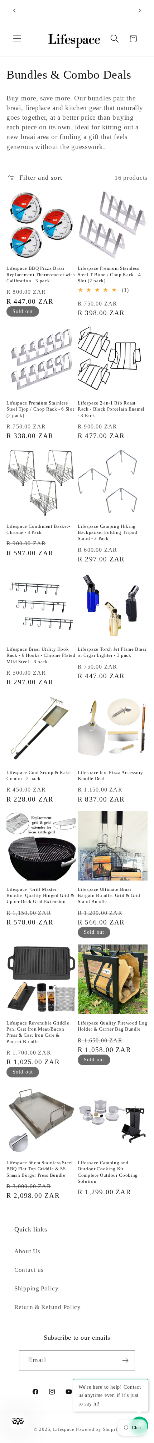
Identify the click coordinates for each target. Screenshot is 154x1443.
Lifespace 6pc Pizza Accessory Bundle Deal (110, 775)
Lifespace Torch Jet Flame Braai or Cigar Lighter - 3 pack (112, 652)
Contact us (29, 1269)
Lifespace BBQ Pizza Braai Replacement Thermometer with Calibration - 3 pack (40, 274)
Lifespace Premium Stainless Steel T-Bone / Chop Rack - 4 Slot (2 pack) (109, 274)
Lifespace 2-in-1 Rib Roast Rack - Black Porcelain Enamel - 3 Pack (111, 409)
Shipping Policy (36, 1288)
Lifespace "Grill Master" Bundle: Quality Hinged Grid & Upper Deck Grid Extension (40, 895)
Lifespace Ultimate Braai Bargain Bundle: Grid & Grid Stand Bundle (109, 895)
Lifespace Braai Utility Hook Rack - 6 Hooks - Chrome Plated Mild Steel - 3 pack (41, 655)
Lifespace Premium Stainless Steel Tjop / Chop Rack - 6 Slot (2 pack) (40, 409)
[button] (17, 38)
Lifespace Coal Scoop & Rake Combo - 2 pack (38, 775)
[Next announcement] (140, 10)
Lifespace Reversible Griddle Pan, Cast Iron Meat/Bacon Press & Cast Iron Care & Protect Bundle (37, 1032)
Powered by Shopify (98, 1429)
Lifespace (63, 1429)
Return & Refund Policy (47, 1307)
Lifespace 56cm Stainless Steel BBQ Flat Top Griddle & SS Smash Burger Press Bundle (39, 1168)
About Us (27, 1251)
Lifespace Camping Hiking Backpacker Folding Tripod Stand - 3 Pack (108, 532)
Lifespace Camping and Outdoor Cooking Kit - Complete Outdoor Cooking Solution (108, 1172)
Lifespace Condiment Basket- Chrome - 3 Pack (38, 529)
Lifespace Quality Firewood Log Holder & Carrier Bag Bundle (113, 1026)
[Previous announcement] (14, 10)
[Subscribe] (125, 1360)
